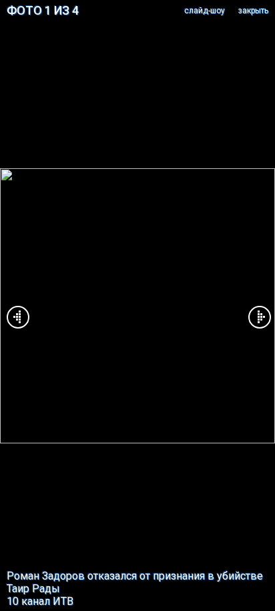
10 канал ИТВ (40, 601)
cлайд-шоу (204, 10)
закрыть (253, 10)
